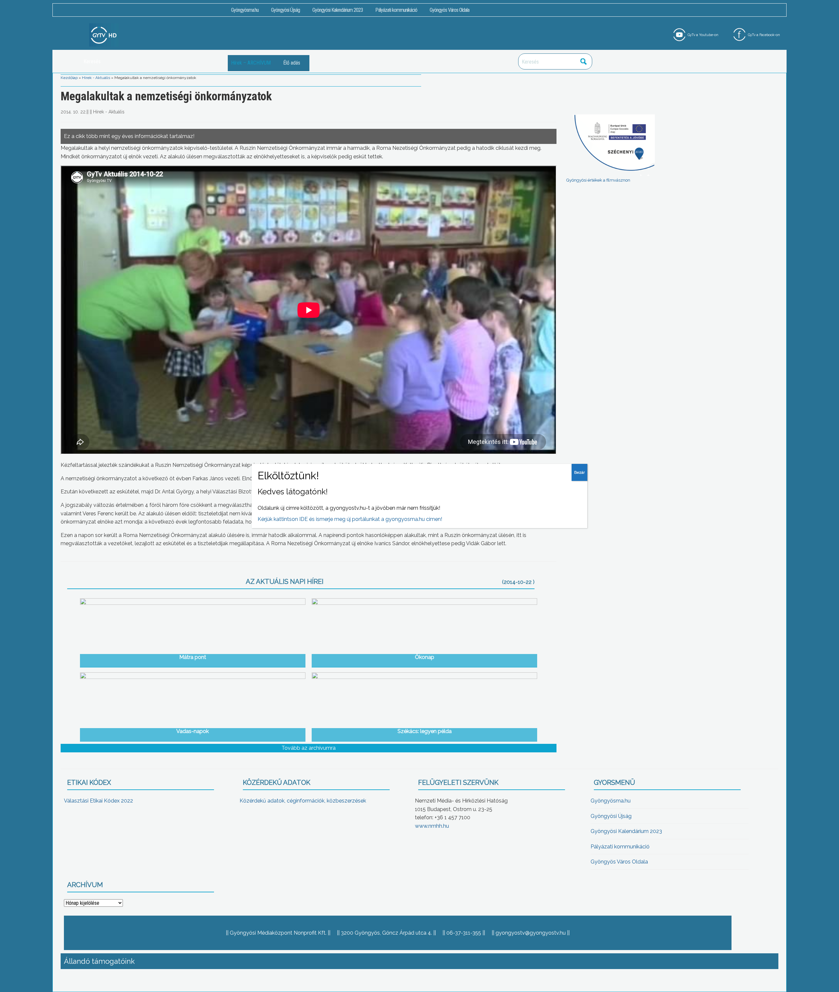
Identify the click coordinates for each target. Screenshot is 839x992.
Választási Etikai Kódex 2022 (98, 801)
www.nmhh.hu (432, 826)
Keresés (584, 61)
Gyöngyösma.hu (245, 10)
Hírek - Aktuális (96, 77)
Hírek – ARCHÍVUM (251, 63)
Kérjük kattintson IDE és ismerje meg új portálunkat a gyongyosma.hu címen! (350, 519)
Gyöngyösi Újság (285, 10)
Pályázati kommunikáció (396, 10)
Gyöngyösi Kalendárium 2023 (337, 10)
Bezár (579, 472)
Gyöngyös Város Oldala (449, 10)
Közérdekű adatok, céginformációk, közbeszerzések (303, 801)
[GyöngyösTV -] (104, 34)
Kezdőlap (69, 77)
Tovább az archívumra (309, 748)
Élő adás (291, 63)
